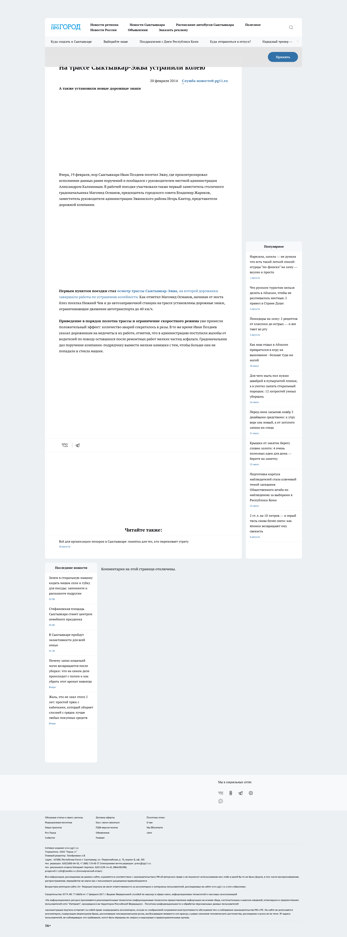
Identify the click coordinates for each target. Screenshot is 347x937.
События (50, 837)
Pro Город (50, 832)
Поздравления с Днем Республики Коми (169, 42)
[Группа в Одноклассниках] (231, 793)
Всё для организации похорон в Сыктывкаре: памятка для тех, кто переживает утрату (124, 543)
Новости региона (104, 25)
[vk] (65, 445)
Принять (283, 57)
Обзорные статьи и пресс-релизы (64, 817)
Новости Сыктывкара (147, 25)
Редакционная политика (58, 822)
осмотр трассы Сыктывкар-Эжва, (147, 291)
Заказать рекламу (173, 30)
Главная (100, 837)
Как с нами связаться (107, 822)
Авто (149, 832)
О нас (150, 822)
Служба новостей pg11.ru (205, 80)
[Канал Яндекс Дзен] (251, 793)
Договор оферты (105, 817)
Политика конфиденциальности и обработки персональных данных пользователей (192, 903)
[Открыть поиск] (291, 27)
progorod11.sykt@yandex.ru (60, 870)
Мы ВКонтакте (155, 827)
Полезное (253, 25)
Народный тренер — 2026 (281, 42)
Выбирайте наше (116, 42)
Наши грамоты (53, 827)
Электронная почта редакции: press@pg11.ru (125, 863)
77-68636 (77, 894)
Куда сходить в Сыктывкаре (71, 42)
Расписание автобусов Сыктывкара (205, 25)
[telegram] (79, 445)
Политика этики (156, 817)
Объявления (138, 30)
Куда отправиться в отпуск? (230, 42)
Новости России (103, 30)
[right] (297, 41)
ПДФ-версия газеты (107, 827)
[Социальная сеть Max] (221, 801)
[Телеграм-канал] (241, 793)
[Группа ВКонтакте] (221, 793)
